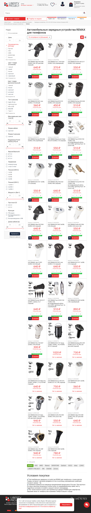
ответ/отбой (12, 166)
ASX (9, 50)
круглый (10, 130)
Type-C (10, 111)
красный (11, 73)
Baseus (10, 57)
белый (10, 71)
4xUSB (10, 179)
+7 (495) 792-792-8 (42, 5)
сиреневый (11, 76)
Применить (15, 234)
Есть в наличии (12, 33)
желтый (10, 94)
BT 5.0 (10, 154)
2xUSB (10, 174)
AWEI (9, 53)
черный (10, 67)
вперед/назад (12, 164)
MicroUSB (11, 106)
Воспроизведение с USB (15, 218)
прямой (10, 136)
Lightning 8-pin (12, 104)
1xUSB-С (10, 189)
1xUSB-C (10, 184)
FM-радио (11, 213)
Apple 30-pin (11, 102)
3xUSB (10, 176)
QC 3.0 (10, 207)
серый (10, 69)
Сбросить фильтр (15, 237)
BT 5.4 (10, 158)
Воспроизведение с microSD (14, 215)
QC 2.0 (10, 205)
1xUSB (10, 172)
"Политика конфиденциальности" (29, 506)
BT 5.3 (10, 156)
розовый (11, 92)
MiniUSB (10, 108)
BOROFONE (11, 55)
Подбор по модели (35, 19)
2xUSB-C (10, 187)
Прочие (10, 48)
